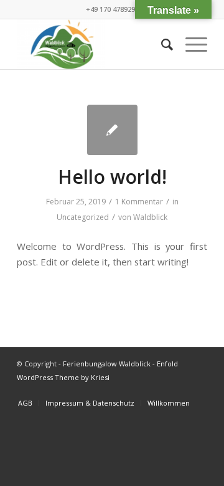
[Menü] (190, 44)
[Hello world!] (112, 130)
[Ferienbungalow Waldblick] (93, 44)
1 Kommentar (139, 201)
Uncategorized (83, 217)
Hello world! (112, 176)
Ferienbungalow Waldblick (107, 363)
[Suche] (161, 44)
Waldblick (150, 217)
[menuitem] (161, 44)
